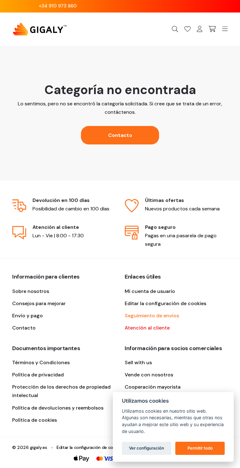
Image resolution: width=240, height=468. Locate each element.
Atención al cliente (147, 328)
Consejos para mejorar (39, 303)
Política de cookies (34, 420)
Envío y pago (27, 315)
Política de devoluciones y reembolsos (57, 408)
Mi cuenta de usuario (150, 291)
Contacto (120, 135)
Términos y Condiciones (41, 362)
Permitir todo (200, 447)
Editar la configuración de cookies (165, 303)
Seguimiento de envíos (152, 315)
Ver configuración (146, 447)
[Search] (175, 29)
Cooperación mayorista (153, 387)
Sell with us (138, 362)
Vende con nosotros (149, 374)
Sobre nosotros (30, 291)
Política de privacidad (38, 374)
